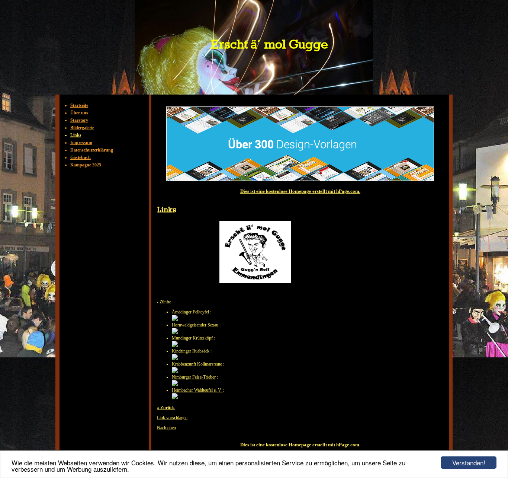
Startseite (79, 105)
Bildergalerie (82, 127)
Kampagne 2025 (85, 165)
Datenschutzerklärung (91, 150)
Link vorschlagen (172, 417)
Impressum (81, 142)
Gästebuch (80, 157)
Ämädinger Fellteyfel (190, 312)
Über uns (79, 112)
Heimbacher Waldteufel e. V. (197, 390)
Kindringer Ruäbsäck (190, 351)
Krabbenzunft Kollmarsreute (197, 364)
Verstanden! (468, 462)
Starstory (79, 120)
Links (75, 135)
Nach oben (166, 427)
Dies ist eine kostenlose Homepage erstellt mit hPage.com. (300, 191)
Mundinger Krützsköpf (192, 338)
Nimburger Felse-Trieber (194, 377)
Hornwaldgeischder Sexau (195, 325)
